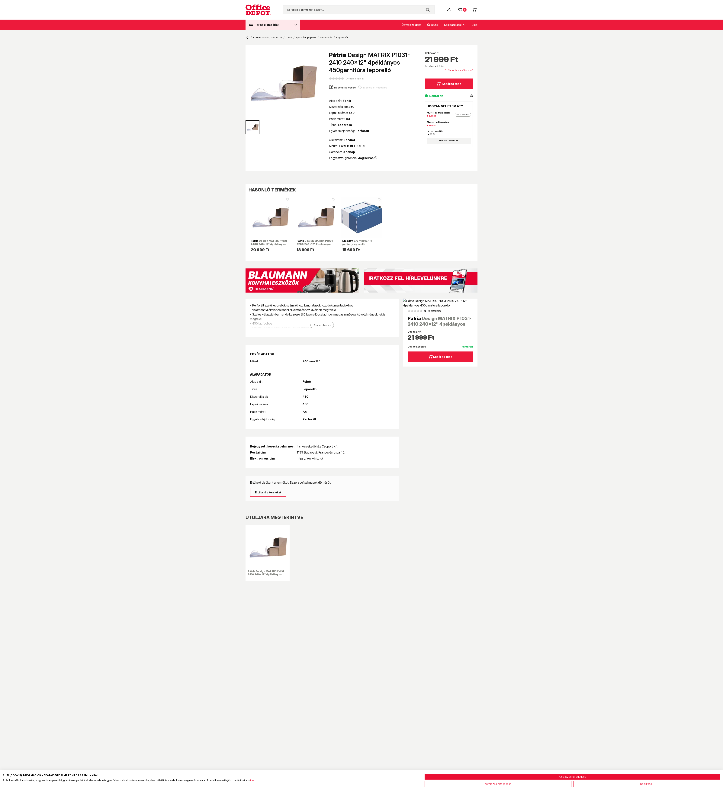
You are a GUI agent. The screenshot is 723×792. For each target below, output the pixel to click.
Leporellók (326, 37)
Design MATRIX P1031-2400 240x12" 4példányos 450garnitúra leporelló (269, 244)
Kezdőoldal (247, 37)
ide (252, 780)
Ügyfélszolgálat (411, 24)
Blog (474, 24)
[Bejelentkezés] (449, 9)
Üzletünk (432, 24)
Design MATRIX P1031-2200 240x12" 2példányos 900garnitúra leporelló (315, 244)
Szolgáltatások (453, 24)
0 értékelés (433, 310)
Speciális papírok (306, 37)
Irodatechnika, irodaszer (267, 37)
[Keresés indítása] (428, 9)
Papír (289, 37)
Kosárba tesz (451, 84)
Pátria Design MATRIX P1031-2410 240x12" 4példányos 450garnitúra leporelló (266, 574)
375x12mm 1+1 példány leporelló (357, 242)
